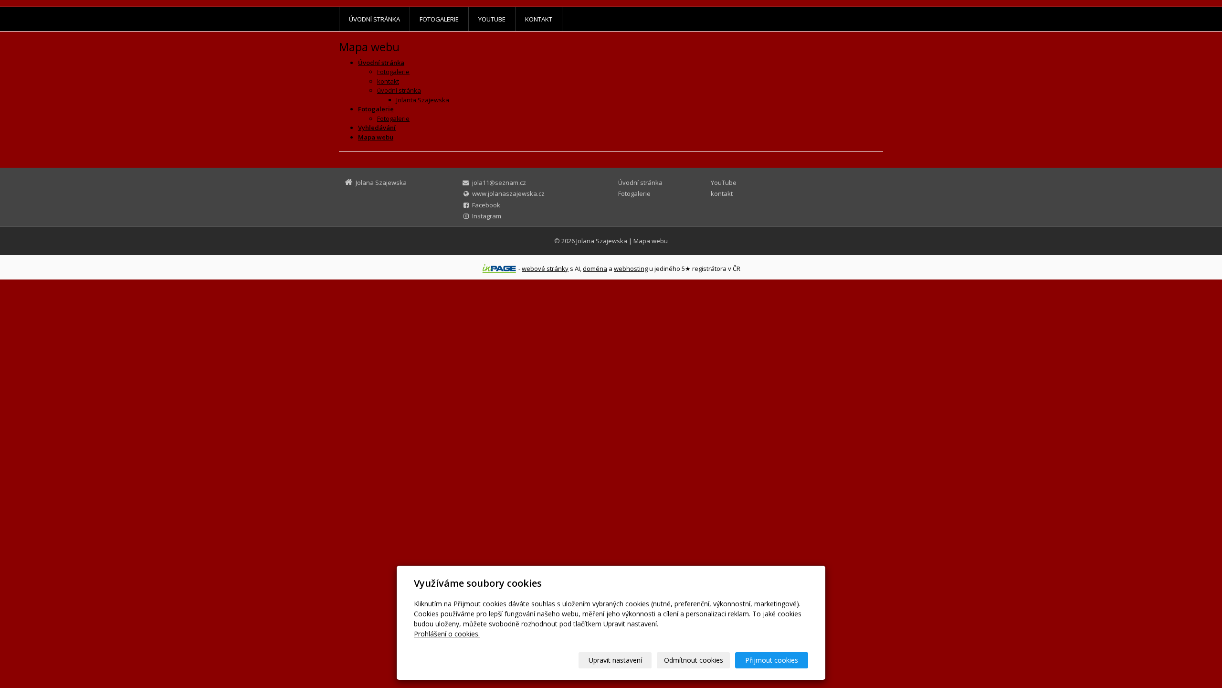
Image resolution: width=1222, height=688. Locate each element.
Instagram (486, 216)
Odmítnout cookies (693, 660)
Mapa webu (650, 240)
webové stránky (545, 268)
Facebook (486, 205)
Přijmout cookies (771, 660)
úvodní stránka (399, 90)
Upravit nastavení (615, 660)
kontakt (538, 19)
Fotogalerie (439, 19)
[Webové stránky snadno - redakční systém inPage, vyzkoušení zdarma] (499, 268)
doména (595, 268)
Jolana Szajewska (601, 240)
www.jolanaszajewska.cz (508, 193)
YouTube (492, 19)
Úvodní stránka (374, 19)
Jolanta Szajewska (422, 100)
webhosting (631, 268)
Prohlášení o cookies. (447, 633)
